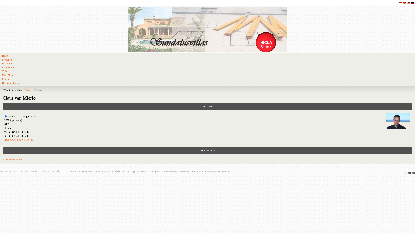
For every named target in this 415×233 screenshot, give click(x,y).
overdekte (141, 171)
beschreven (45, 171)
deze (97, 171)
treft (167, 172)
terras (210, 172)
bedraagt (195, 171)
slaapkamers (184, 172)
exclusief (226, 171)
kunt (56, 171)
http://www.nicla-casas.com (18, 139)
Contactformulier (207, 150)
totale (203, 171)
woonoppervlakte (156, 171)
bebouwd (33, 171)
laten (10, 171)
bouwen (73, 171)
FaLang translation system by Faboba (12, 159)
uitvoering (106, 171)
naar (26, 172)
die (79, 171)
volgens (118, 171)
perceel (216, 171)
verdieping (174, 172)
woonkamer (87, 172)
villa (3, 171)
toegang (130, 171)
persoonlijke (64, 172)
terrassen (18, 171)
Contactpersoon (208, 106)
